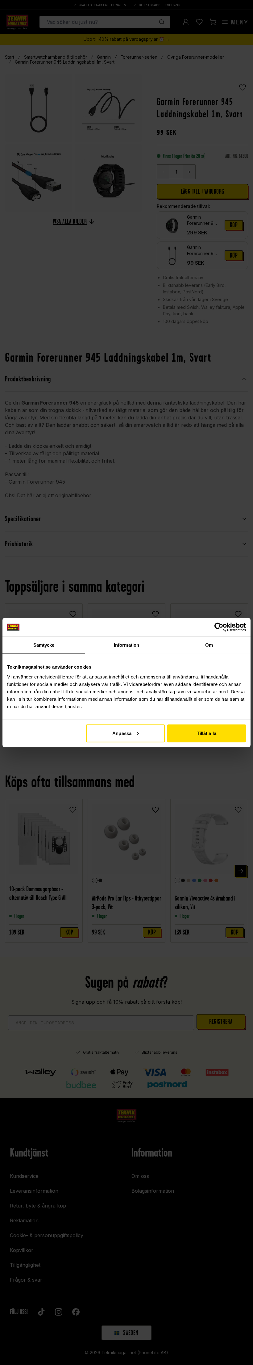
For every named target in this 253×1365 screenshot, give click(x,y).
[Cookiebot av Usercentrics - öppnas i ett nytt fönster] (219, 627)
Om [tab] (209, 645)
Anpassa (121, 733)
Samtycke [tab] (44, 645)
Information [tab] (126, 645)
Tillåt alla (206, 733)
